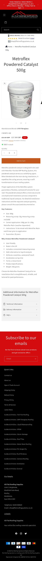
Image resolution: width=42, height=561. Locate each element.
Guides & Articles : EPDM (12, 429)
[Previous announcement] (4, 4)
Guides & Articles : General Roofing (16, 459)
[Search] (38, 29)
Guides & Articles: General (13, 469)
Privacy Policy (9, 400)
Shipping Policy (9, 390)
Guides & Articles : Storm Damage (16, 434)
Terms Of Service (10, 405)
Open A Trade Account (12, 385)
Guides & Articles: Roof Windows (15, 454)
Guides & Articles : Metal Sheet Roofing (17, 444)
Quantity (4, 149)
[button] (4, 15)
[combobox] (21, 29)
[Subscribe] (35, 358)
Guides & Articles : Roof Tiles (14, 439)
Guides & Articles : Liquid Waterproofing (18, 424)
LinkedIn (7, 514)
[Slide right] (25, 123)
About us (7, 380)
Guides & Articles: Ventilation (14, 464)
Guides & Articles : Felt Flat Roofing (16, 415)
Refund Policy (9, 395)
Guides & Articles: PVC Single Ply (15, 449)
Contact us (8, 375)
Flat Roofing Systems (17, 551)
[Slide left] (16, 123)
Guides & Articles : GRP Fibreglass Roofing (18, 420)
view (32, 38)
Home (10, 47)
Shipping (11, 140)
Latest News (8, 410)
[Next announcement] (38, 4)
